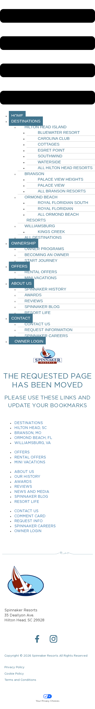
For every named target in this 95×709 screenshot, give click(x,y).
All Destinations (43, 237)
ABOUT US (21, 283)
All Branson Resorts (62, 191)
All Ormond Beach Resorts (53, 217)
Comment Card (30, 516)
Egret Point (51, 150)
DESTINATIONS (25, 121)
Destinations (28, 423)
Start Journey (41, 260)
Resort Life (38, 312)
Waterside (49, 162)
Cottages (48, 144)
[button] (47, 57)
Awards (33, 295)
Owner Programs (44, 249)
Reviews (34, 301)
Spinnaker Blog (42, 306)
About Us (24, 472)
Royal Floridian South (63, 202)
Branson (34, 174)
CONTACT (20, 318)
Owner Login (27, 341)
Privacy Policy (14, 667)
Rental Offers (41, 272)
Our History (27, 476)
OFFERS (19, 266)
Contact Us (37, 324)
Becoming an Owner (47, 255)
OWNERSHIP (23, 243)
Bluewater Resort (59, 132)
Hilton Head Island (45, 127)
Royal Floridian (55, 208)
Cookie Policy (14, 674)
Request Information (48, 330)
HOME (17, 115)
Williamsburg (40, 226)
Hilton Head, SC (30, 428)
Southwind (50, 156)
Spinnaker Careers (46, 336)
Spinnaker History (45, 289)
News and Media (31, 492)
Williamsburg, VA (32, 443)
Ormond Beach (41, 197)
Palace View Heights (60, 179)
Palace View (51, 185)
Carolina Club (54, 138)
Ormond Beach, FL (33, 438)
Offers (22, 452)
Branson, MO (27, 433)
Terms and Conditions (20, 680)
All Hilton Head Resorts (65, 168)
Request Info (28, 521)
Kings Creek (51, 231)
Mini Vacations (41, 278)
